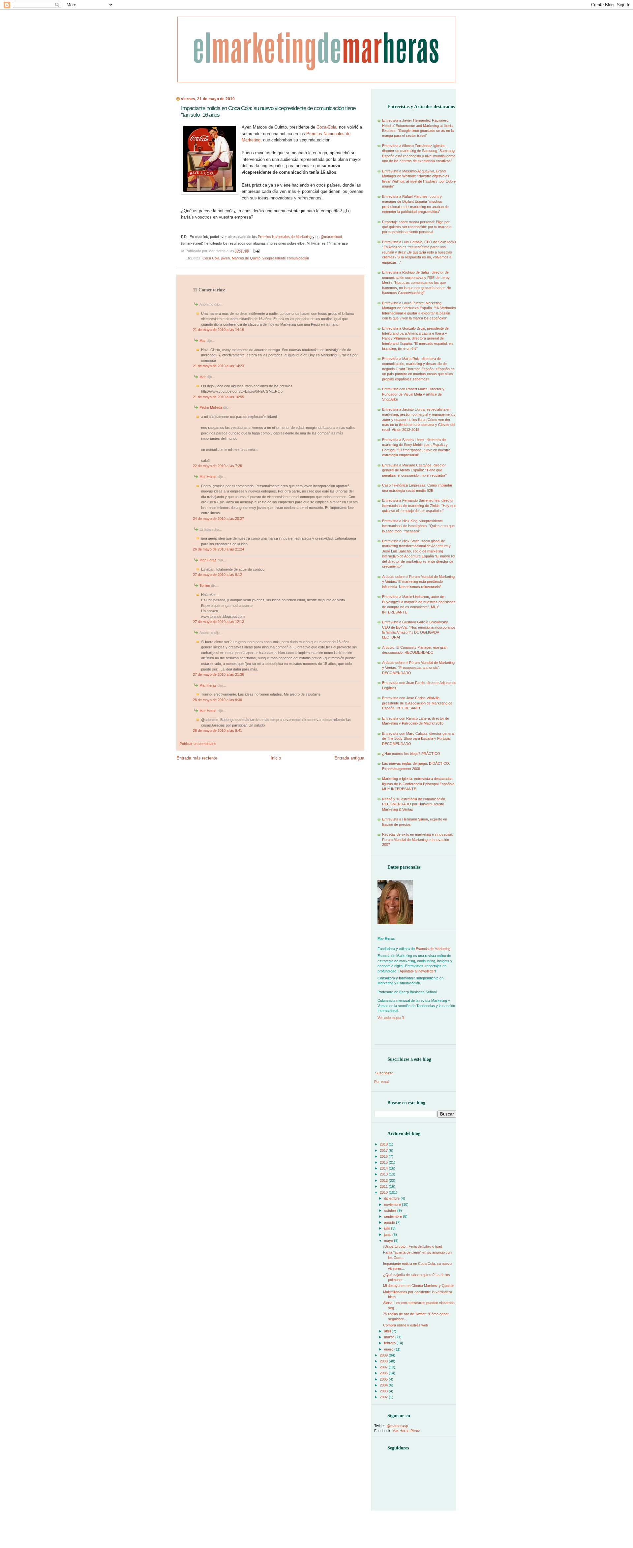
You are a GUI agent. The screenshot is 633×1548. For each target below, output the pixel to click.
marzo (389, 1337)
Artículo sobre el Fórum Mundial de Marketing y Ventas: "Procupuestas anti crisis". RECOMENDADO (418, 668)
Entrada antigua (349, 758)
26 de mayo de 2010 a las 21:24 (218, 549)
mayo (389, 1240)
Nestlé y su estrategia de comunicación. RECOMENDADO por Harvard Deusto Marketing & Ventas (414, 804)
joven (225, 258)
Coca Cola (210, 258)
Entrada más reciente (196, 758)
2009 (384, 1355)
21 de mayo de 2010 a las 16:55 (218, 397)
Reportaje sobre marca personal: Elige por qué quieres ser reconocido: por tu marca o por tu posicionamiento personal (416, 227)
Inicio (276, 758)
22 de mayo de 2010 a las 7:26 (217, 466)
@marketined (331, 237)
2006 (384, 1373)
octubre (390, 1210)
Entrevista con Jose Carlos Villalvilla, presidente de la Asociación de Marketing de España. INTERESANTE (417, 703)
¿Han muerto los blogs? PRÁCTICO (411, 754)
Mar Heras (208, 477)
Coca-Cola (326, 127)
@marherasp (397, 1426)
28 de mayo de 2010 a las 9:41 (217, 730)
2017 (384, 1150)
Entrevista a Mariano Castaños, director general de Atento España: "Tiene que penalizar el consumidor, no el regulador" (414, 470)
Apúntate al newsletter (417, 971)
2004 (384, 1385)
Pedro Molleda (210, 407)
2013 (384, 1174)
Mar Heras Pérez (406, 1431)
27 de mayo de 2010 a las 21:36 (218, 674)
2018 (384, 1144)
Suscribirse (384, 1073)
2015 (384, 1162)
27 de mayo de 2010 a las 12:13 (218, 622)
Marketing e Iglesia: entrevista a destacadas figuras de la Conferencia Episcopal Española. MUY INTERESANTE (418, 784)
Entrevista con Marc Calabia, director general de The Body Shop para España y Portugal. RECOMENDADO (418, 738)
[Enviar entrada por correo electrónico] (256, 251)
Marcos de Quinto (246, 258)
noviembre (393, 1204)
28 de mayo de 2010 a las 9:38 (217, 700)
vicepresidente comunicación (285, 258)
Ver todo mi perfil (390, 1018)
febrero (390, 1343)
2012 (384, 1180)
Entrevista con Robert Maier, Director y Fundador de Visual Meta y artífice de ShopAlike (413, 394)
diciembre (392, 1198)
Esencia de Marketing (433, 949)
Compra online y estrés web (405, 1325)
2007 (384, 1367)
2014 (384, 1168)
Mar (202, 340)
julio (387, 1228)
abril (388, 1331)
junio (388, 1234)
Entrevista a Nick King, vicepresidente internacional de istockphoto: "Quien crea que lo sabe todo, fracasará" (418, 526)
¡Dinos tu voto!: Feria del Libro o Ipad (412, 1246)
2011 (384, 1186)
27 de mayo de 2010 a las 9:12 (217, 575)
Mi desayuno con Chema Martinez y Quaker (418, 1286)
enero (389, 1349)
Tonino (204, 585)
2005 (384, 1379)
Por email (381, 1082)
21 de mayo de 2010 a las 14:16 (218, 330)
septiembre (393, 1216)
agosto (390, 1222)
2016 (384, 1156)
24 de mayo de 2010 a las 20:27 (218, 519)
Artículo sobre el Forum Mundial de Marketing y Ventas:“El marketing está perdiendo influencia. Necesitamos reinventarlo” (418, 582)
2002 (384, 1397)
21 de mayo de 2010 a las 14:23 (218, 366)
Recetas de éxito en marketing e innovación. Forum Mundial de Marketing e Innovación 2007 (417, 839)
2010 (384, 1192)
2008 (384, 1361)
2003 (384, 1391)
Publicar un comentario (198, 744)
